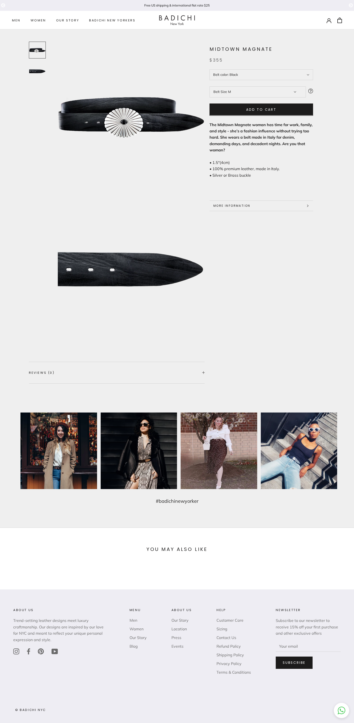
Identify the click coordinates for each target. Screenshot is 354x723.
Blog (134, 646)
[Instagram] (16, 651)
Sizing (221, 628)
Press (176, 637)
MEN (16, 20)
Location (179, 628)
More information (231, 206)
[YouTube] (55, 651)
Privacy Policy (229, 663)
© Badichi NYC (30, 710)
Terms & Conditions (233, 672)
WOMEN (38, 20)
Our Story (138, 637)
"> (3, 5)
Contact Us (226, 637)
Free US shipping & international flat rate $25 (177, 5)
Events (177, 646)
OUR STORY (67, 20)
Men (133, 620)
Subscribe (294, 662)
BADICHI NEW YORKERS (112, 20)
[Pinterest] (41, 651)
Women (137, 628)
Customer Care (229, 620)
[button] (341, 710)
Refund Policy (228, 646)
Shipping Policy (230, 654)
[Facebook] (28, 651)
